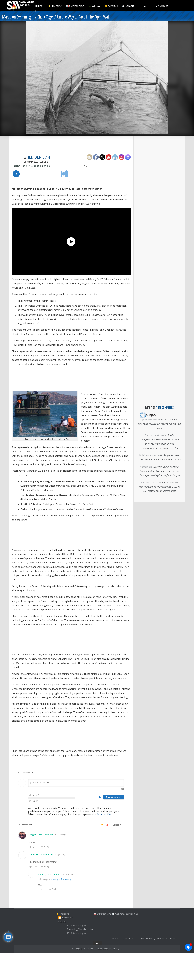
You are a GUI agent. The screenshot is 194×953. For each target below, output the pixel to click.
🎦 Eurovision (65, 917)
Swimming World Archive (80, 929)
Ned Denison (38, 157)
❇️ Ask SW (94, 5)
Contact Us (117, 938)
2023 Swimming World (78, 933)
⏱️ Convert (128, 5)
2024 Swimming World (78, 925)
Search (128, 913)
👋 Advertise (111, 5)
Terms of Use (104, 814)
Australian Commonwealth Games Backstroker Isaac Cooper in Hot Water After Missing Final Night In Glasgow (159, 471)
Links (135, 913)
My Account (161, 5)
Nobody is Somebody (60, 879)
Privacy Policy (148, 938)
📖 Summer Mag (75, 5)
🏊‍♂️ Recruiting (35, 5)
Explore (62, 921)
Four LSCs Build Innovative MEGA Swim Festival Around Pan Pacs (159, 424)
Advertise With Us (166, 938)
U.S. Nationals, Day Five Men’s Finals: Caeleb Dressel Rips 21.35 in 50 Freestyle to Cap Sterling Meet (159, 487)
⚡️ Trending (55, 5)
